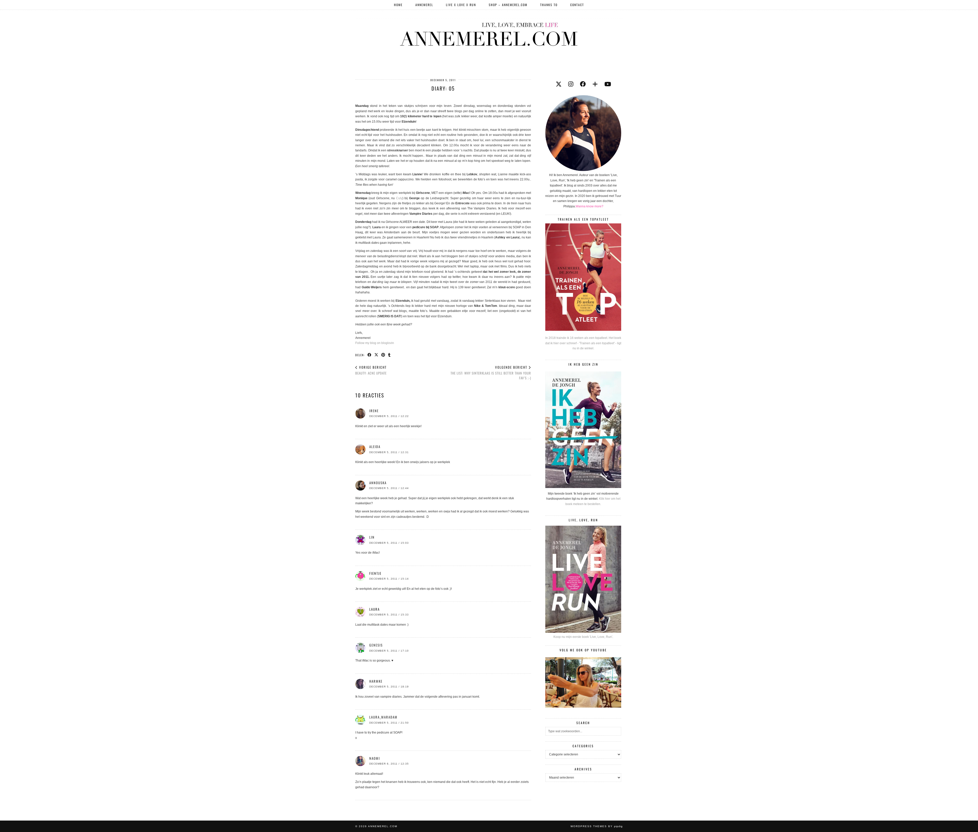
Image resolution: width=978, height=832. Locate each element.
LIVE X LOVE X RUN (461, 5)
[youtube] (607, 84)
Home (398, 5)
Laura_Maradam (383, 717)
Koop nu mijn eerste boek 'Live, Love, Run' (582, 637)
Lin (372, 537)
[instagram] (570, 84)
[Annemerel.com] (489, 33)
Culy (399, 198)
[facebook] (583, 84)
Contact (577, 5)
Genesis (376, 645)
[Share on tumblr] (389, 354)
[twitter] (559, 84)
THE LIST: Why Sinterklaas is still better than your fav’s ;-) (491, 372)
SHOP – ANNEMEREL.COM (508, 5)
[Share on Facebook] (370, 354)
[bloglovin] (595, 84)
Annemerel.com (382, 826)
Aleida (375, 446)
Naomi (374, 758)
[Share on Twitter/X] (376, 354)
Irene (374, 410)
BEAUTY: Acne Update (371, 370)
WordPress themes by (596, 826)
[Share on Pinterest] (383, 354)
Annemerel (424, 5)
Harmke (376, 681)
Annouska (378, 482)
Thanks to (549, 5)
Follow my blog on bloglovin (374, 343)
